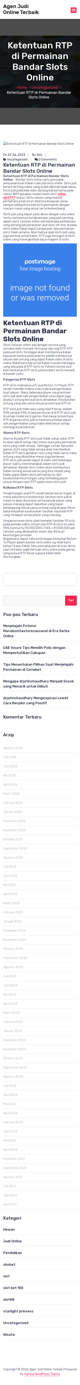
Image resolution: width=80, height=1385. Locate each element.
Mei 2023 (9, 1104)
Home (22, 87)
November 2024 (14, 940)
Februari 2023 (13, 1122)
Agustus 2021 (12, 1177)
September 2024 (15, 958)
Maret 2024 (11, 1013)
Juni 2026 (10, 766)
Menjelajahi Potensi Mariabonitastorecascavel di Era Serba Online (36, 631)
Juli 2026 (9, 757)
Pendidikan (12, 1253)
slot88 (9, 1300)
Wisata (9, 1335)
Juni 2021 (10, 1195)
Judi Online (12, 1241)
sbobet (9, 1265)
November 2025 (14, 830)
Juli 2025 (9, 867)
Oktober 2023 (13, 1058)
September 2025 (15, 848)
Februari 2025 (13, 912)
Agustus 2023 (13, 1076)
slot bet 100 (13, 1288)
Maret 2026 (11, 794)
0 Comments (47, 159)
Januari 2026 (12, 812)
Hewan (9, 1230)
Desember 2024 (14, 930)
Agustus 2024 (13, 967)
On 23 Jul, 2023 (14, 155)
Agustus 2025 (13, 857)
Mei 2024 (9, 994)
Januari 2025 (12, 921)
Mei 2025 (9, 885)
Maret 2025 (11, 903)
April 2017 (10, 1204)
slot (6, 1276)
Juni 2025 (10, 876)
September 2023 (15, 1067)
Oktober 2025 (13, 839)
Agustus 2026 (13, 748)
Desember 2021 (14, 1159)
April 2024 (10, 1003)
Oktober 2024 (13, 949)
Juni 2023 (10, 1095)
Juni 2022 (10, 1131)
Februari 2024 (13, 1022)
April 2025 (10, 894)
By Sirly (37, 155)
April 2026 (10, 784)
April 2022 (10, 1150)
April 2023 (10, 1113)
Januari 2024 (12, 1031)
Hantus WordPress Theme (42, 1374)
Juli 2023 (9, 1086)
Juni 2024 (10, 985)
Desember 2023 (14, 1040)
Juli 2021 (9, 1186)
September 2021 (15, 1168)
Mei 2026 (9, 775)
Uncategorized (45, 87)
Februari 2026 (13, 803)
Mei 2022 (9, 1140)
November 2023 (14, 1049)
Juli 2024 (9, 976)
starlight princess (18, 1311)
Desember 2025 (14, 821)
